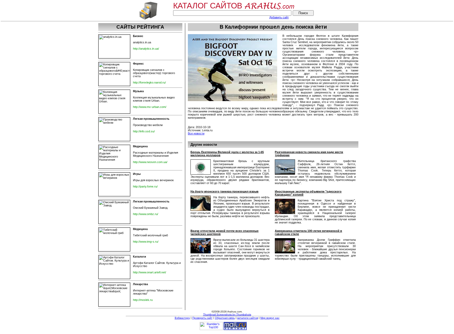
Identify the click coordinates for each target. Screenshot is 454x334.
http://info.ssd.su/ (144, 131)
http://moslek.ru (143, 299)
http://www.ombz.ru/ (145, 214)
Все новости (196, 133)
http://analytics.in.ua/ (146, 48)
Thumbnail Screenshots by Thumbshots (227, 314)
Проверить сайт (202, 317)
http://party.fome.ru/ (145, 186)
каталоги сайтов (247, 317)
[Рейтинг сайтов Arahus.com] (148, 19)
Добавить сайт (279, 17)
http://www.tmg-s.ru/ (145, 241)
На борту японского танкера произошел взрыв (224, 191)
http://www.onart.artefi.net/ (149, 272)
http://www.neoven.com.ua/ (150, 162)
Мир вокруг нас (270, 317)
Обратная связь (225, 317)
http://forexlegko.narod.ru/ (149, 82)
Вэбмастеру (182, 317)
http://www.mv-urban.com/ (149, 106)
